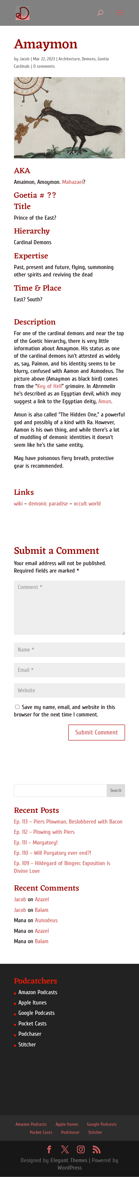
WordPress (70, 1167)
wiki (18, 503)
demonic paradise (48, 503)
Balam (41, 910)
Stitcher (27, 1044)
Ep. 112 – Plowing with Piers (44, 832)
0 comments (44, 66)
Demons (89, 59)
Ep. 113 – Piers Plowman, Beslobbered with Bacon (68, 821)
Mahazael (72, 182)
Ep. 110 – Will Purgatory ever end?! (52, 853)
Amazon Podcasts (37, 992)
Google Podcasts (36, 1013)
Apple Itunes (32, 1002)
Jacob (24, 59)
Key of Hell (49, 386)
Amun (104, 401)
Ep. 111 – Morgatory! (36, 842)
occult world (87, 503)
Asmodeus (46, 920)
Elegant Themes (68, 1160)
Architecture (69, 59)
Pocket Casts (32, 1023)
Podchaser (29, 1034)
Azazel (42, 899)
